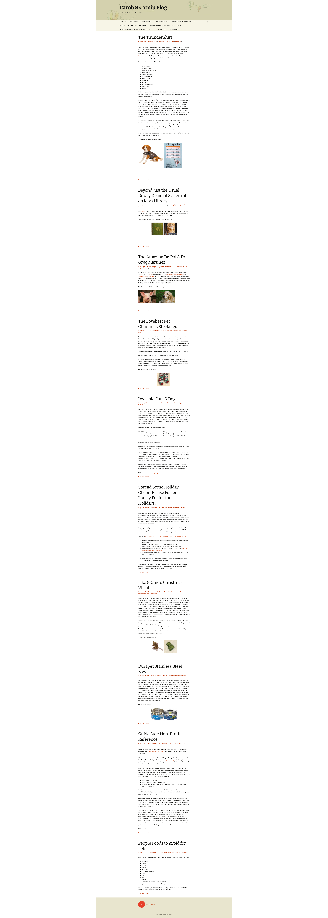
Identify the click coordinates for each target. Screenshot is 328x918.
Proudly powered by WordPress (164, 914)
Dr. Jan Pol (179, 266)
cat (166, 592)
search (183, 743)
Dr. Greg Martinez (171, 266)
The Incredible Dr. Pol (154, 268)
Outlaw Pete (159, 592)
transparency (141, 745)
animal (168, 41)
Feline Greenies (181, 592)
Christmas (165, 330)
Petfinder (140, 509)
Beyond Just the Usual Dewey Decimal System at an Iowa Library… (162, 195)
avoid (162, 852)
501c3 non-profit (165, 743)
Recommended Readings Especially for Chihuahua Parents (165, 25)
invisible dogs (178, 403)
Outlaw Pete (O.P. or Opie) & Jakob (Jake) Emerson (133, 25)
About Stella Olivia (146, 21)
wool (139, 332)
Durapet (170, 675)
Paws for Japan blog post (155, 751)
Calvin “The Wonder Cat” (161, 21)
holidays (175, 507)
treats (151, 593)
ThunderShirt (141, 43)
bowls (165, 675)
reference (178, 743)
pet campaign (183, 507)
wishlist (155, 593)
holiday (170, 330)
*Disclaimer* (123, 21)
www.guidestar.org (168, 760)
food (173, 675)
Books (150, 205)
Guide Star (172, 743)
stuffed (144, 593)
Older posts (148, 904)
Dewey (165, 205)
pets (176, 675)
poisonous (184, 852)
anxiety (172, 41)
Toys (148, 593)
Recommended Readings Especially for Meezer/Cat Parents (135, 29)
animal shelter (165, 403)
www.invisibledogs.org (151, 473)
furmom (177, 41)
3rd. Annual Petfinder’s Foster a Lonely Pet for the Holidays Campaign (165, 536)
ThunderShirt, (142, 56)
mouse (140, 593)
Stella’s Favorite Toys (160, 29)
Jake (153, 592)
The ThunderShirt (155, 37)
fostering (169, 507)
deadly (166, 852)
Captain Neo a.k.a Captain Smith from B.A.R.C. (184, 21)
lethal (169, 852)
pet (180, 41)
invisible (172, 403)
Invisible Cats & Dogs (158, 398)
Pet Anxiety (161, 41)
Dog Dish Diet (163, 266)
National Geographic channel (175, 274)
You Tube (151, 276)
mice (186, 592)
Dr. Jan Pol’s (149, 274)
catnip (168, 592)
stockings (184, 330)
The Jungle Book (180, 205)
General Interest (153, 41)
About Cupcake (134, 21)
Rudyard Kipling (172, 205)
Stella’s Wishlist (174, 29)
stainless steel (182, 675)
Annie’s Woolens (183, 337)
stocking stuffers (177, 330)
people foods (175, 852)
